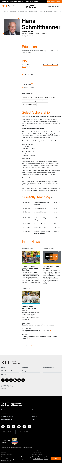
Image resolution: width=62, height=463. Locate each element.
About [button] (5, 11)
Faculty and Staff (25, 1)
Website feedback (8, 432)
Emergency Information (6, 454)
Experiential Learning (22, 11)
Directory (54, 6)
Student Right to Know (37, 450)
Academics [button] (12, 11)
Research (34, 410)
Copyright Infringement (37, 454)
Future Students (5, 1)
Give (59, 1)
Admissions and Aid (33, 11)
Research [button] (48, 11)
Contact (55, 11)
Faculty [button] (41, 11)
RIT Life (34, 413)
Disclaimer (3, 452)
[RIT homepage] (9, 6)
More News (26, 346)
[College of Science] (11, 362)
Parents (19, 1)
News (49, 6)
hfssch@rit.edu (28, 74)
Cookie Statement (38, 459)
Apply (57, 1)
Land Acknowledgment (6, 450)
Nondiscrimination (36, 452)
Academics (4, 413)
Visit (54, 1)
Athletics (34, 416)
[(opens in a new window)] (3, 380)
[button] (60, 11)
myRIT (58, 6)
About (3, 410)
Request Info (50, 1)
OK (55, 459)
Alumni (31, 1)
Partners (36, 1)
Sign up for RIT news (25, 432)
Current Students (13, 1)
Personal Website (29, 87)
